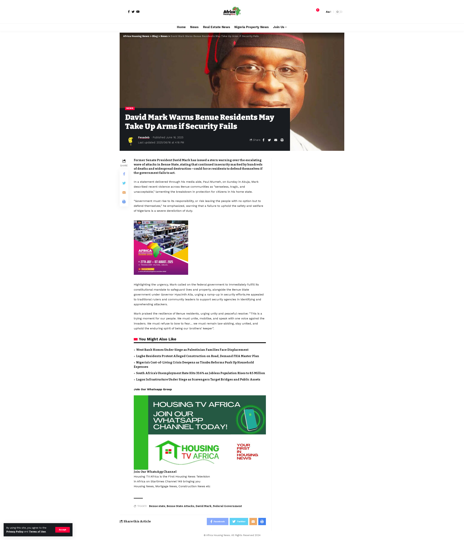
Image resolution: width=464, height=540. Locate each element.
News (129, 108)
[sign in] (123, 11)
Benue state (157, 506)
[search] (321, 12)
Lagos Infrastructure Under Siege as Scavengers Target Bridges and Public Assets (198, 379)
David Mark (204, 506)
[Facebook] (129, 11)
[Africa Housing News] (232, 12)
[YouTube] (137, 11)
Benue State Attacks (180, 506)
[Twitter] (133, 11)
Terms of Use (37, 531)
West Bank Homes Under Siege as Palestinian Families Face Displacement (192, 349)
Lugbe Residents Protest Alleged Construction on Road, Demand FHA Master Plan (197, 356)
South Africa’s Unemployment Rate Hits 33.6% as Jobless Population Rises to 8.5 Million (200, 373)
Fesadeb (144, 137)
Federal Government (227, 506)
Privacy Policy (14, 531)
